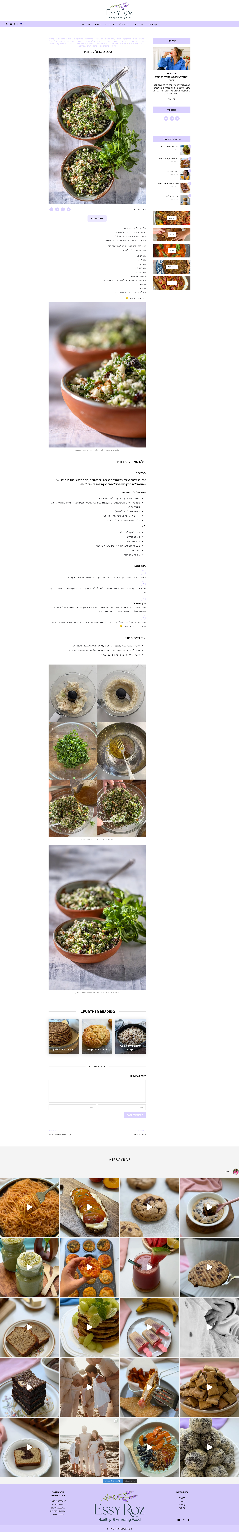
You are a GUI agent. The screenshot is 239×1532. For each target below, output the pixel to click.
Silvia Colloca (58, 1507)
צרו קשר (86, 24)
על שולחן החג (104, 46)
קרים (89, 46)
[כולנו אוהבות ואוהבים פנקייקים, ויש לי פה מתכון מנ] (89, 1327)
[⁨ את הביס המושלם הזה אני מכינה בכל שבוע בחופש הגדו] (149, 1327)
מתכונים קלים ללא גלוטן (85, 43)
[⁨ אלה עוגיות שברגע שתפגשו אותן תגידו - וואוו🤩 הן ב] (149, 1207)
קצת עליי (123, 24)
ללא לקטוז (89, 39)
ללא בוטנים (109, 39)
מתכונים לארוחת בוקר (110, 41)
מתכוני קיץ (124, 41)
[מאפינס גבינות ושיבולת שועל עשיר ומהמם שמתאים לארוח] (89, 1267)
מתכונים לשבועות (102, 43)
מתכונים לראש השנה (119, 43)
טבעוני (118, 39)
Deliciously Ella (57, 1511)
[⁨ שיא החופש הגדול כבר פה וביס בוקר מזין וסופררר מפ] (89, 1207)
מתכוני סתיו (135, 41)
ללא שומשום (78, 39)
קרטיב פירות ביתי (173, 171)
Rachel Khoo (58, 1504)
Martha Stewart (58, 1501)
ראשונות (82, 46)
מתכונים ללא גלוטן (135, 43)
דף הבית (153, 24)
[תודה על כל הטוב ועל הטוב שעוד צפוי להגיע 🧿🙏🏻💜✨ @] (89, 1447)
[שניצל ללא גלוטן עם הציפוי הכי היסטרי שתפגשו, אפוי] (149, 1387)
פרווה (95, 46)
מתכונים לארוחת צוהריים (73, 41)
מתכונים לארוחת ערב (92, 41)
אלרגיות (142, 39)
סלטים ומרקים (62, 43)
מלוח (69, 39)
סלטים (71, 43)
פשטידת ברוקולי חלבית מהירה (60, 1134)
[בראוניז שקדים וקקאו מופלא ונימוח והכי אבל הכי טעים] (29, 1387)
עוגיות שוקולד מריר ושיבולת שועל (168, 184)
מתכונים (139, 24)
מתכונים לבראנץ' (55, 41)
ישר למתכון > (97, 218)
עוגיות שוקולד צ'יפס (172, 196)
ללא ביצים (99, 39)
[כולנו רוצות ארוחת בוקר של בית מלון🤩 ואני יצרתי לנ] (149, 1447)
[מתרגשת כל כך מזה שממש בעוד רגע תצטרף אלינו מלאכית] (89, 1387)
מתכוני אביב (61, 39)
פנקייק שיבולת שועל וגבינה (170, 146)
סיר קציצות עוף (140, 1134)
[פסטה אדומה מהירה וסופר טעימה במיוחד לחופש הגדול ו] (29, 1207)
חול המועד (127, 39)
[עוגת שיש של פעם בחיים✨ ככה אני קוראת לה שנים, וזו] (29, 1447)
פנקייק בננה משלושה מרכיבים (169, 159)
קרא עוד (172, 99)
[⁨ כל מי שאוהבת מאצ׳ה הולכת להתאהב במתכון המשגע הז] (29, 1267)
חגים (135, 39)
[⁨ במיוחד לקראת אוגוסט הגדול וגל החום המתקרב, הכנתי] (149, 1267)
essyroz (122, 1159)
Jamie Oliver (58, 1514)
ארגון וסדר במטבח (104, 24)
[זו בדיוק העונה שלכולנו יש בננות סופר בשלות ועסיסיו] (29, 1327)
